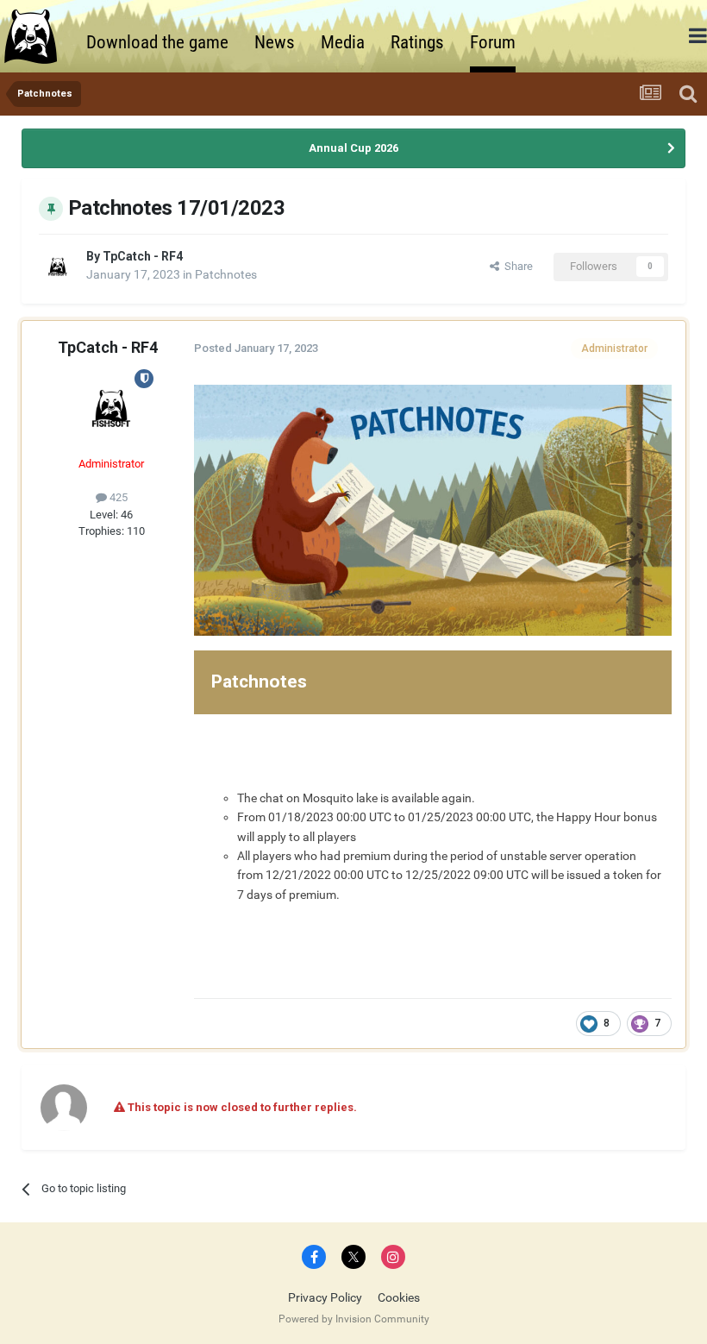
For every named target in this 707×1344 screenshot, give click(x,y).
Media (343, 42)
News (274, 42)
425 (117, 497)
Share (516, 266)
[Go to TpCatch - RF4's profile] (58, 267)
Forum (493, 42)
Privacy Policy (325, 1297)
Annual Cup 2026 (353, 147)
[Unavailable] (433, 509)
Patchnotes (226, 274)
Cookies (399, 1297)
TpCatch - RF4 (143, 256)
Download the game (157, 42)
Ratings (417, 42)
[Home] (38, 36)
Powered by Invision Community (353, 1319)
